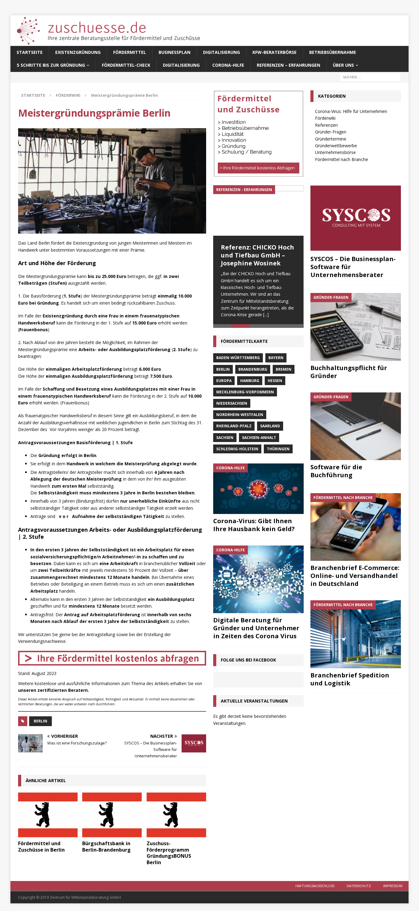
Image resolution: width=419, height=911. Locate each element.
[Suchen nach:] (370, 77)
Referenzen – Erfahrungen (288, 65)
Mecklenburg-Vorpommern (245, 393)
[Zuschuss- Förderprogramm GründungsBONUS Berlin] (176, 815)
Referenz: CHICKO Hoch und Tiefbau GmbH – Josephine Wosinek (257, 255)
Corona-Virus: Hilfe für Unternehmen (351, 111)
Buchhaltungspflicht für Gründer (348, 372)
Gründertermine (330, 139)
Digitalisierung (221, 52)
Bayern (275, 359)
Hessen (275, 382)
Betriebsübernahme (332, 52)
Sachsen (224, 439)
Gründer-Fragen (330, 132)
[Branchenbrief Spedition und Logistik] (355, 634)
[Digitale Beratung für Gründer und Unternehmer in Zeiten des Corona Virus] (258, 581)
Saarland (270, 427)
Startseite (30, 52)
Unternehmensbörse (335, 152)
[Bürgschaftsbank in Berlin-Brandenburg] (112, 815)
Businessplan (174, 52)
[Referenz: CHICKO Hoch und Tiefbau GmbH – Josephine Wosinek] (258, 210)
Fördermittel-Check (126, 65)
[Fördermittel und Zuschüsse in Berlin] (48, 815)
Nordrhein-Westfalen (239, 416)
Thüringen (278, 450)
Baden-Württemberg (238, 359)
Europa (224, 382)
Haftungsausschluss (314, 885)
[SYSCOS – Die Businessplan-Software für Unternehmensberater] (355, 218)
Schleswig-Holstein (237, 450)
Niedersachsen (231, 405)
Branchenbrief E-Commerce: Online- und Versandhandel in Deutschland (354, 576)
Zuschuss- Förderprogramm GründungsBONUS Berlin (169, 853)
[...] (266, 314)
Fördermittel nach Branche (341, 159)
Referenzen (326, 125)
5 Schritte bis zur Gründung (51, 65)
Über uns (343, 65)
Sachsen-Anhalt (259, 439)
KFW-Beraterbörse (274, 52)
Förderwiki (325, 118)
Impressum (392, 885)
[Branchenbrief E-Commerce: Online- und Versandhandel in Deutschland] (355, 527)
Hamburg (249, 382)
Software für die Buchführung (336, 471)
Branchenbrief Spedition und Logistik (349, 679)
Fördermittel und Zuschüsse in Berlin (41, 846)
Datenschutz (359, 885)
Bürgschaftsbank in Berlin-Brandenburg (106, 846)
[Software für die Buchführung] (355, 426)
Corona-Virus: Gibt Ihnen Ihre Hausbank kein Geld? (254, 527)
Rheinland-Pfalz (234, 427)
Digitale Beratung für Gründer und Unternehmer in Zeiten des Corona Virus (256, 630)
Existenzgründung (78, 52)
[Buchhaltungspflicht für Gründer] (355, 327)
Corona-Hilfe (228, 65)
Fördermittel (129, 52)
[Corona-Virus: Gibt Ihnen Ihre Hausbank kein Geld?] (258, 490)
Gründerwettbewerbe (336, 145)
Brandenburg (252, 370)
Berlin (40, 721)
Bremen (283, 370)
